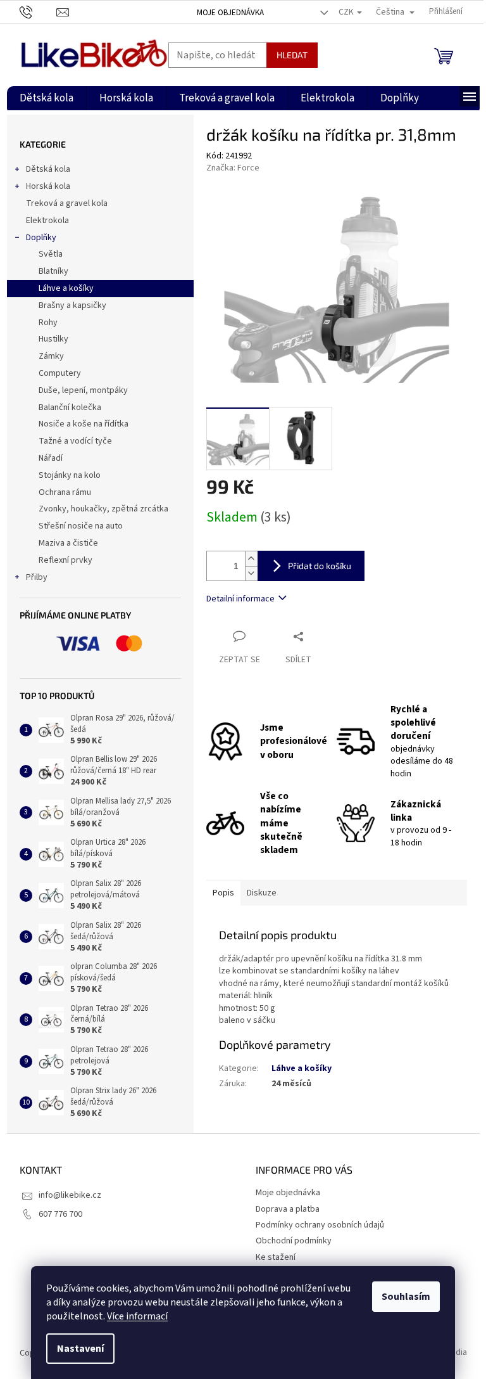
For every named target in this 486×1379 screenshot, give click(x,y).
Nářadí (51, 458)
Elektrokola (47, 220)
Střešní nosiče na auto (81, 526)
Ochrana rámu (65, 492)
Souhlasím (406, 1297)
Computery (60, 373)
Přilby (36, 577)
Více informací (137, 1316)
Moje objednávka (230, 12)
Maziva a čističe (68, 543)
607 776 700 (60, 1214)
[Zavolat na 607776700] (38, 11)
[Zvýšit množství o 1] (251, 558)
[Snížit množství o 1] (251, 573)
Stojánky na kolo (70, 475)
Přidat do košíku (319, 565)
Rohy (48, 322)
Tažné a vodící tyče (75, 441)
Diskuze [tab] (262, 893)
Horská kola (48, 186)
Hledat (292, 54)
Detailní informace (240, 599)
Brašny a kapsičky (72, 305)
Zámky (51, 356)
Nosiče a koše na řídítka (83, 424)
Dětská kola (48, 169)
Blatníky (53, 271)
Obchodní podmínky (294, 1241)
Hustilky (53, 339)
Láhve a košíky (66, 288)
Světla (51, 254)
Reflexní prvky (65, 560)
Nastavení (80, 1349)
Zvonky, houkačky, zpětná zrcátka (103, 509)
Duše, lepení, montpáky (83, 390)
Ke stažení (276, 1257)
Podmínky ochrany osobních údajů (320, 1225)
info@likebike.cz (70, 1195)
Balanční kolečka (70, 407)
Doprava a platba (288, 1209)
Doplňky (41, 237)
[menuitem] (46, 98)
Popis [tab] (223, 893)
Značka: (232, 168)
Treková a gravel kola (67, 203)
